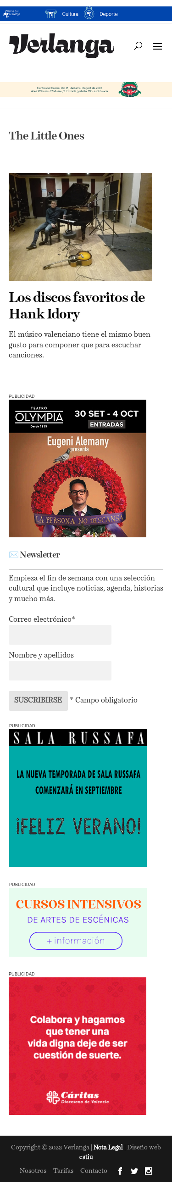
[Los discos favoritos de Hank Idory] (81, 227)
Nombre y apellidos (41, 655)
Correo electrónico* (42, 620)
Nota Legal (109, 1148)
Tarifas (63, 1171)
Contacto (93, 1171)
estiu (86, 1157)
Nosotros (33, 1171)
